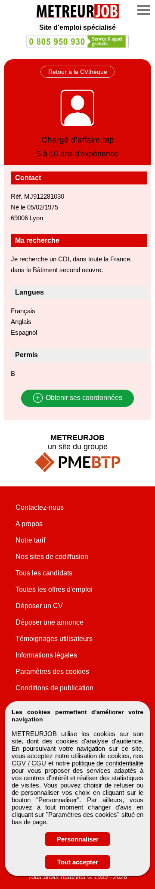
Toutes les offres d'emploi (54, 589)
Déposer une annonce (50, 622)
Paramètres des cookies (52, 671)
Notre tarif (30, 540)
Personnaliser (78, 839)
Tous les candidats (44, 573)
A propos (29, 523)
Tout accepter (77, 862)
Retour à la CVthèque (77, 71)
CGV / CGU (29, 763)
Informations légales (46, 655)
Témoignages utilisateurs (54, 638)
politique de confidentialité (107, 763)
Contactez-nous (40, 507)
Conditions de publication (54, 688)
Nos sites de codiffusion (52, 556)
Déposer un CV (39, 606)
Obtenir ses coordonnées (83, 398)
